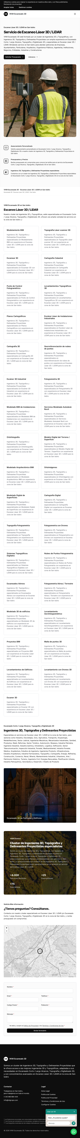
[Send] (73, 1123)
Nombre (10, 987)
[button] (40, 951)
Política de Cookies (48, 1094)
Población (45, 1005)
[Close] (74, 1111)
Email (9, 996)
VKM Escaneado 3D (17, 14)
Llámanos (31, 57)
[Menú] (75, 14)
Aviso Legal (45, 1091)
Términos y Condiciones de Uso (53, 1026)
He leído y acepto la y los (37, 1026)
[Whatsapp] (74, 1132)
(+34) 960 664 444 (11, 1097)
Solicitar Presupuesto (13, 57)
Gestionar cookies (25, 7)
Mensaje (10, 1014)
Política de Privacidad (30, 1026)
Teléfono (44, 996)
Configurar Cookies (48, 1105)
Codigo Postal (12, 1005)
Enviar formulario (40, 1030)
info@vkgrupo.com (11, 1100)
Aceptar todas (9, 7)
